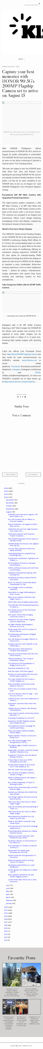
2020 (6, 913)
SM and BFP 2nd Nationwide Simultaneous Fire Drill (19, 851)
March (8, 897)
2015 (6, 928)
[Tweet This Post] (18, 397)
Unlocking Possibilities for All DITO (21, 718)
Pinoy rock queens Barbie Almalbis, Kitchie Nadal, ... (21, 732)
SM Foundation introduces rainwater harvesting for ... (22, 564)
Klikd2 (13, 1046)
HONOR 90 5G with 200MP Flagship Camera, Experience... (21, 620)
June (8, 888)
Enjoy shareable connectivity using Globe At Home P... (21, 685)
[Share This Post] (20, 397)
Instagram (16, 369)
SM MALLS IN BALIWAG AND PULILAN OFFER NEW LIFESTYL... (22, 675)
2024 (6, 494)
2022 (6, 907)
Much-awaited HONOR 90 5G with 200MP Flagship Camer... (21, 876)
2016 (6, 925)
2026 (6, 488)
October (9, 506)
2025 (6, 491)
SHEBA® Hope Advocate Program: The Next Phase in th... (23, 515)
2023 (6, 497)
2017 (6, 922)
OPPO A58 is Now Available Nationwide (23, 602)
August (9, 512)
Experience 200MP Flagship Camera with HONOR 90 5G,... (21, 722)
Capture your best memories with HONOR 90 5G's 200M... (21, 837)
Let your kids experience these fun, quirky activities (21, 549)
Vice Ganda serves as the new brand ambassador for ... (22, 611)
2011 (6, 940)
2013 (6, 934)
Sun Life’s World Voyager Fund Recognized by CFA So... (19, 741)
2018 (6, 919)
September (10, 509)
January (9, 903)
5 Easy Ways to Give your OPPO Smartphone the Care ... (20, 761)
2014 (6, 931)
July (8, 885)
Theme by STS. (27, 1046)
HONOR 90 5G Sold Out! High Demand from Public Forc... (22, 530)
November (10, 503)
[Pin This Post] (22, 397)
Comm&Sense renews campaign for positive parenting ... (21, 727)
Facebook (15, 367)
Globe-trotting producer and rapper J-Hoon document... (22, 778)
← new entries (9, 475)
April (8, 894)
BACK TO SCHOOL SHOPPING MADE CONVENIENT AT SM (22, 583)
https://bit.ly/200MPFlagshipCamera (22, 354)
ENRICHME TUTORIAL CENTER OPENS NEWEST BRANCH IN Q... (23, 751)
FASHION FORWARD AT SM (18, 668)
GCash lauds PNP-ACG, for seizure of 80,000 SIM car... (22, 630)
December (10, 500)
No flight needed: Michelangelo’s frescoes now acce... (20, 625)
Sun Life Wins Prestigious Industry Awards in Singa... (21, 774)
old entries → (33, 475)
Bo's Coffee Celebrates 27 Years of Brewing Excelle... (21, 783)
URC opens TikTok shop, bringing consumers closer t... (20, 616)
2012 (6, 937)
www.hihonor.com (29, 360)
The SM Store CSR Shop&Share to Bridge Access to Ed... (21, 664)
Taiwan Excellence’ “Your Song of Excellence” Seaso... (20, 659)
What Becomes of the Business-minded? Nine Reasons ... (20, 650)
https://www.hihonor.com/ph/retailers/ (19, 382)
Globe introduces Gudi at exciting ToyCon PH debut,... (20, 861)
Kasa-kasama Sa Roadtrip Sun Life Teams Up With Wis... (21, 817)
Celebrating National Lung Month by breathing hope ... (21, 554)
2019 (6, 916)
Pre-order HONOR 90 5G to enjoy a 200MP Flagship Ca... (21, 680)
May (7, 891)
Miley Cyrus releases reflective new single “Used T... (21, 598)
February (9, 900)
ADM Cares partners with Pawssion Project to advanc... (21, 535)
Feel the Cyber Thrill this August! (20, 671)
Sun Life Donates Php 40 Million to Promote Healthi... (21, 520)
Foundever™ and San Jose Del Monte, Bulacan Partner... (22, 756)
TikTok (37, 373)
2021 (6, 910)
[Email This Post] (25, 397)
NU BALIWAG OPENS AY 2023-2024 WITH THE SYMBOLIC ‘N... (21, 766)
